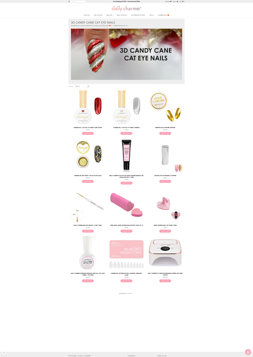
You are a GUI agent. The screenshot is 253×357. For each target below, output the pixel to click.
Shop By (87, 15)
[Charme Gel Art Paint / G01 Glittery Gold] (88, 155)
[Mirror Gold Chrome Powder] (165, 107)
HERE (126, 25)
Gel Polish (98, 15)
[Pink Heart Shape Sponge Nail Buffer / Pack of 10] (126, 205)
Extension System (138, 15)
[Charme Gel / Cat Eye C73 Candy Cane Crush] (88, 107)
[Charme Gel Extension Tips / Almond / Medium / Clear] (126, 253)
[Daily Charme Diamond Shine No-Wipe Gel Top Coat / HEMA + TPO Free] (88, 253)
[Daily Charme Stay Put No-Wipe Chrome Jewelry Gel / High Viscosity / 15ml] (126, 155)
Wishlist (167, 1)
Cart (182, 1)
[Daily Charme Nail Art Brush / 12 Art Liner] (88, 205)
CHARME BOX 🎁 (163, 15)
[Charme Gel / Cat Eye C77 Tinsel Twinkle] (126, 107)
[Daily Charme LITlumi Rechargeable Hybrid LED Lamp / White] (165, 253)
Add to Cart (88, 133)
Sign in (175, 1)
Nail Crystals (122, 15)
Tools (151, 15)
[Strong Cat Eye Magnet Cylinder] (165, 155)
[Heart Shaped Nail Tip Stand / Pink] (165, 205)
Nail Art (109, 15)
